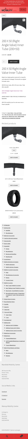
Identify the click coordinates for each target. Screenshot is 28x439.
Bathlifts (8, 230)
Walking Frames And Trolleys (13, 328)
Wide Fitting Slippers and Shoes (12, 348)
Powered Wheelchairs (11, 338)
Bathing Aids (7, 228)
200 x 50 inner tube (8, 114)
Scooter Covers (9, 280)
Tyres (7, 317)
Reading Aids (9, 256)
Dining (7, 249)
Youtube (4, 399)
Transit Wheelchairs (11, 345)
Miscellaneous (9, 233)
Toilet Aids (6, 309)
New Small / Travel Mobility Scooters (15, 290)
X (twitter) (4, 395)
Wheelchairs (7, 335)
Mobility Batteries (10, 264)
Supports (6, 307)
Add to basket (14, 61)
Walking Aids (7, 322)
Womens (8, 355)
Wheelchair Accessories (9, 333)
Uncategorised (7, 320)
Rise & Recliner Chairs (9, 301)
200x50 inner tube (12, 116)
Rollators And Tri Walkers (12, 325)
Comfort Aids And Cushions (10, 238)
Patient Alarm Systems (9, 299)
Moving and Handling (11, 254)
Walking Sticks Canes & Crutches (14, 330)
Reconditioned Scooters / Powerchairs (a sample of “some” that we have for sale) (15, 295)
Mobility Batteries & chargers (11, 262)
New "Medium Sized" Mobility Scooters (15, 288)
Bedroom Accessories (9, 235)
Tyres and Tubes (18, 113)
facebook (4, 391)
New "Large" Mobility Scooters (13, 285)
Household (6, 246)
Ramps (7, 277)
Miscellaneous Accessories (12, 275)
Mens (7, 350)
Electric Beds (7, 243)
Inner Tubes (10, 113)
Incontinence (7, 259)
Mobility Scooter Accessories (11, 270)
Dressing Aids (7, 241)
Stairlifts (6, 304)
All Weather (7, 225)
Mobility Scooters (8, 283)
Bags (7, 272)
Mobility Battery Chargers (12, 267)
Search (7, 436)
